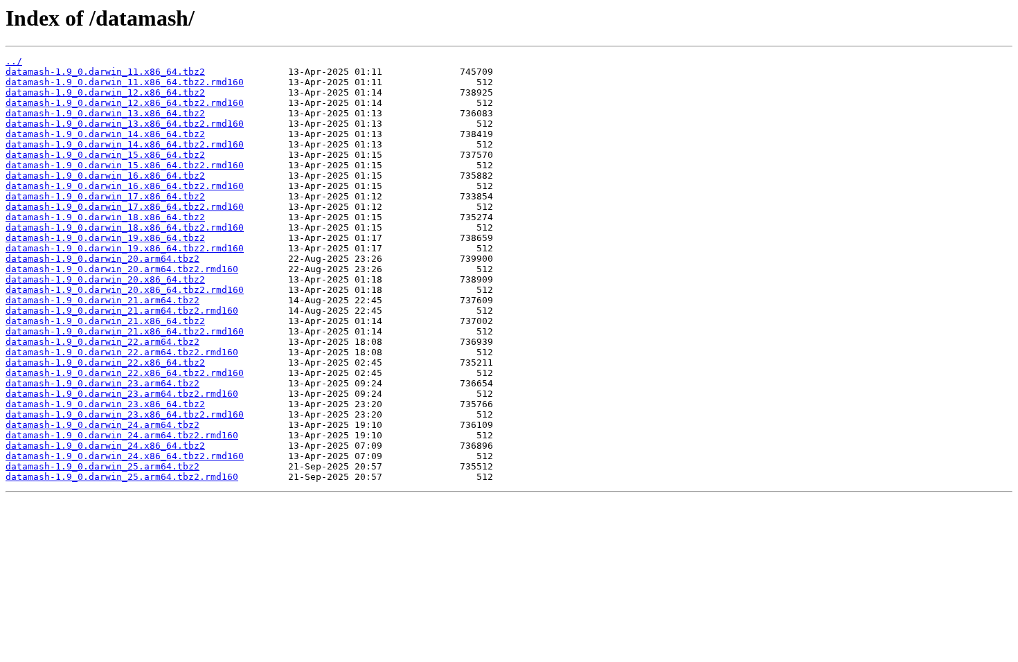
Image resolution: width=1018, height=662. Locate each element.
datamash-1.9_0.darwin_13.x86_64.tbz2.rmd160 (125, 123)
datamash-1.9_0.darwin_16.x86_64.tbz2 (105, 175)
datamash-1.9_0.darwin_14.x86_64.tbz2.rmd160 (125, 144)
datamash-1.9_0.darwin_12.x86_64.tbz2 (105, 92)
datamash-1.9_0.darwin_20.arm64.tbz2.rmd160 (122, 269)
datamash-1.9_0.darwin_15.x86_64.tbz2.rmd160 (125, 165)
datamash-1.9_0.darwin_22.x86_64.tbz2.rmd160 (125, 373)
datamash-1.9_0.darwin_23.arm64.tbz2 (102, 383)
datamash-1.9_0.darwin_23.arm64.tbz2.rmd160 (122, 393)
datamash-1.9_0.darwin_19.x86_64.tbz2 (105, 238)
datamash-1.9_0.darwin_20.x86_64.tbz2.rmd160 (125, 290)
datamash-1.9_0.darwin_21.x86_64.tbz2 (105, 321)
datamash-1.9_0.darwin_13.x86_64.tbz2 (105, 113)
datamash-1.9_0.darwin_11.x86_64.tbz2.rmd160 (125, 82)
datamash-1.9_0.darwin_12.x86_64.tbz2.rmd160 (125, 103)
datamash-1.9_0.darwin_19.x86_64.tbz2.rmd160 (125, 248)
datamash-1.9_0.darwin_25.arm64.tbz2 (102, 466)
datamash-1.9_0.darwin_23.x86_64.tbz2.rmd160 (125, 414)
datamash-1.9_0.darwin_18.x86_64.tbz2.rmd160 (125, 227)
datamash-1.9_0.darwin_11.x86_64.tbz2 (105, 71)
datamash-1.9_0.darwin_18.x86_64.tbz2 (105, 217)
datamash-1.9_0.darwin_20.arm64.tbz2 (102, 258)
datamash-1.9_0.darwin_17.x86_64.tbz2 (105, 196)
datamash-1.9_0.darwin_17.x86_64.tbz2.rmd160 (125, 207)
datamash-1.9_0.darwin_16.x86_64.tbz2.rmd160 (125, 186)
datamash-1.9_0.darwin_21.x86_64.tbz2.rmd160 (125, 331)
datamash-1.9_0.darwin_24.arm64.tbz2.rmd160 (122, 435)
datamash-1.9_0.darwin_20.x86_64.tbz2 (105, 279)
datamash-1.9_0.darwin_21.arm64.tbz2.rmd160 (122, 310)
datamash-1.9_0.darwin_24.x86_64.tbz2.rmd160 (125, 456)
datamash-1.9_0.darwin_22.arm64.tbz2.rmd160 (122, 352)
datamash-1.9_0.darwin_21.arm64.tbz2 (102, 300)
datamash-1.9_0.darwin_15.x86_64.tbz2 (105, 155)
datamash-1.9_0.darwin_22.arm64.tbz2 (102, 342)
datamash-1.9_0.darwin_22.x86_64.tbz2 (105, 362)
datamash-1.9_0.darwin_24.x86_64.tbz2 (105, 445)
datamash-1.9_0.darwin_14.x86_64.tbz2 (105, 134)
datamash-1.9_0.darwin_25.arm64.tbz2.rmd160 (122, 477)
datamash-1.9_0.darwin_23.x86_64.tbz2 (105, 404)
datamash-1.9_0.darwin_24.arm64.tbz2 (102, 425)
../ (14, 61)
